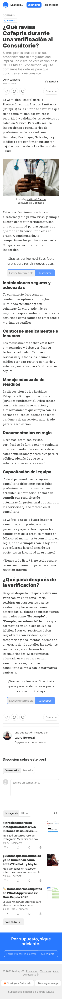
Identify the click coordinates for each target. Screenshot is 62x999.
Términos (45, 971)
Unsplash (38, 202)
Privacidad (32, 971)
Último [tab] (25, 813)
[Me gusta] (6, 91)
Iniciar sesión (51, 4)
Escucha (53, 81)
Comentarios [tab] (12, 770)
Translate (10, 20)
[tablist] (19, 770)
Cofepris (9, 15)
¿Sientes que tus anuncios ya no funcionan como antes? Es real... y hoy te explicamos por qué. (22, 860)
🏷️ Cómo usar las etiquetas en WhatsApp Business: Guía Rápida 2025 (22, 893)
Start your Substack (19, 983)
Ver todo (11, 922)
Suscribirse (34, 4)
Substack (13, 991)
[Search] (55, 813)
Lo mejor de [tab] (11, 813)
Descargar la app (48, 983)
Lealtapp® (17, 843)
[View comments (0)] (14, 91)
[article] (31, 835)
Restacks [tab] (28, 770)
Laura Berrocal (11, 80)
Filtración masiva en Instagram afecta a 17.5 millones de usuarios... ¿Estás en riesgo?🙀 (19, 827)
